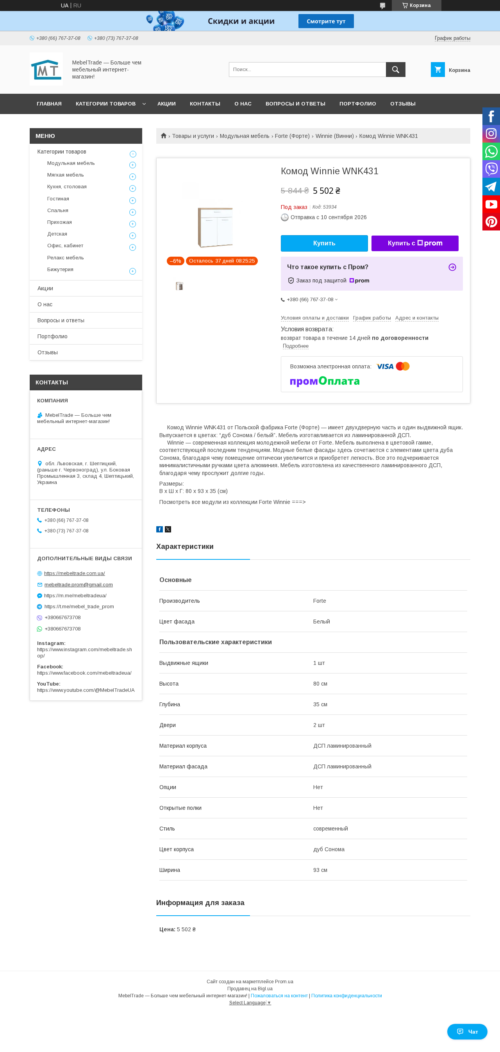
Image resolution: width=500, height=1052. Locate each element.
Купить (324, 243)
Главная (49, 104)
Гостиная (58, 199)
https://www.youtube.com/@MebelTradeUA (86, 690)
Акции (166, 104)
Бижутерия (60, 269)
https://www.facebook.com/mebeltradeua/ (84, 673)
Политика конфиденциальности (346, 995)
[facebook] (159, 530)
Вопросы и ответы (295, 104)
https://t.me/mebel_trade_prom (79, 606)
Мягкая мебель (65, 175)
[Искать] (395, 69)
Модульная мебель (245, 136)
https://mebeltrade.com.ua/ (74, 573)
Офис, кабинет (65, 245)
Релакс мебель (65, 258)
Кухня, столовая (67, 186)
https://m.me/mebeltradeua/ (75, 595)
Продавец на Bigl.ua (250, 988)
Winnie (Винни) (335, 136)
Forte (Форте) (292, 136)
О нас (243, 104)
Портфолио (357, 104)
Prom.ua (284, 981)
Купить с (401, 243)
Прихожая (59, 222)
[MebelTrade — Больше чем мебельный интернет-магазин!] (46, 83)
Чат (473, 1032)
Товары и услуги (193, 136)
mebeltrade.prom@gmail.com (79, 585)
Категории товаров (106, 104)
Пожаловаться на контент (279, 995)
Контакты (205, 104)
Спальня (57, 210)
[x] (168, 530)
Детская (57, 234)
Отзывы (403, 104)
